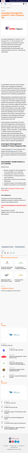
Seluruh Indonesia (19, 247)
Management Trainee (7, 247)
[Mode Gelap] (24, 4)
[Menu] (2, 4)
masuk (8, 290)
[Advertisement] (14, 68)
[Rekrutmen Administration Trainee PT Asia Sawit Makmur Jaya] (3, 363)
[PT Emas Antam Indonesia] (21, 275)
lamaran (12, 151)
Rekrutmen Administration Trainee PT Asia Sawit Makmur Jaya (17, 363)
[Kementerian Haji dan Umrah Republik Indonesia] (3, 370)
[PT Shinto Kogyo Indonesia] (3, 350)
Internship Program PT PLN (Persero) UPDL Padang (15, 412)
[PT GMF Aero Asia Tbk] (14, 335)
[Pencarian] (26, 4)
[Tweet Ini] (5, 253)
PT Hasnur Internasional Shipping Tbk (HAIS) (14, 418)
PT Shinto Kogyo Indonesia (16, 350)
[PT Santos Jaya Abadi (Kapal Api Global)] (7, 262)
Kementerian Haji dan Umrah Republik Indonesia (16, 370)
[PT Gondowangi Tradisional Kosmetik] (21, 262)
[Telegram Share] (11, 253)
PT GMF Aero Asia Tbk (6, 345)
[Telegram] (18, 442)
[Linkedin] (15, 441)
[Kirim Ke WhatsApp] (14, 253)
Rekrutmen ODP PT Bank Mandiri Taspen (6, 280)
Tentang (5, 445)
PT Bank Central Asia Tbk (10, 407)
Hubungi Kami (14, 447)
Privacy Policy (13, 445)
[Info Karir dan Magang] (7, 4)
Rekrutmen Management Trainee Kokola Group (18, 357)
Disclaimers (21, 445)
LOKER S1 (3, 10)
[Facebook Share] (2, 253)
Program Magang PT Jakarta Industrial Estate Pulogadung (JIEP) (14, 428)
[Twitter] (10, 441)
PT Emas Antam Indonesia (19, 280)
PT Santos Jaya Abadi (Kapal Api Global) (6, 268)
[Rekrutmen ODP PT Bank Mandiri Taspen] (7, 275)
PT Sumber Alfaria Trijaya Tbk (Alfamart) (15, 423)
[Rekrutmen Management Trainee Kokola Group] (3, 356)
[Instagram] (13, 441)
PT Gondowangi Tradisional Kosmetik (20, 268)
